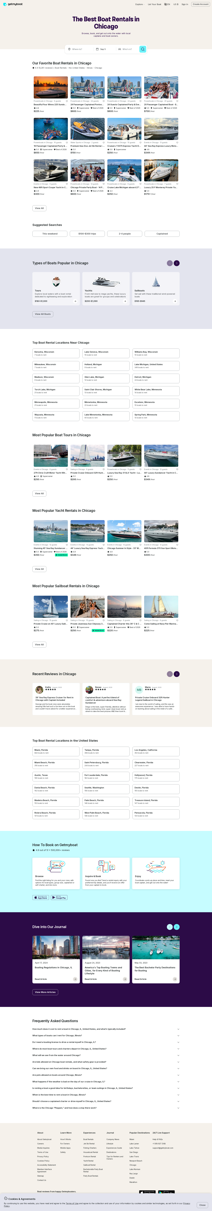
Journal (110, 1133)
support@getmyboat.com (163, 1148)
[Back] (170, 263)
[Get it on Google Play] (59, 897)
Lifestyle (109, 1144)
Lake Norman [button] (135, 1169)
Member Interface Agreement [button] (44, 1170)
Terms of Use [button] (72, 1203)
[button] (154, 4)
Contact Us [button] (41, 1180)
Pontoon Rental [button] (89, 1156)
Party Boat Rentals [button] (90, 1176)
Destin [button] (132, 1178)
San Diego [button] (134, 1152)
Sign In (185, 4)
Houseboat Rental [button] (90, 1152)
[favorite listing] (67, 101)
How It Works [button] (65, 1139)
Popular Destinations (140, 1133)
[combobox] (80, 49)
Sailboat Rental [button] (89, 1165)
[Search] (142, 49)
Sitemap (40, 1176)
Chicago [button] (133, 1165)
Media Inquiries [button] (43, 1148)
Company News (112, 1139)
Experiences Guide (114, 1148)
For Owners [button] (65, 1144)
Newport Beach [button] (136, 1161)
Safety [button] (63, 1152)
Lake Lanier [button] (134, 1144)
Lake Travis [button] (134, 1156)
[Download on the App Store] (40, 897)
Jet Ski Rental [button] (88, 1144)
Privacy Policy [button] (43, 1156)
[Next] (177, 263)
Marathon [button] (133, 1182)
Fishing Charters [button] (89, 1148)
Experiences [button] (89, 1133)
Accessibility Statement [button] (46, 1165)
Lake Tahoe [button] (134, 1148)
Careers (40, 1144)
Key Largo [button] (134, 1173)
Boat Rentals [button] (88, 1139)
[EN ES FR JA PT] (167, 4)
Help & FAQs (158, 1139)
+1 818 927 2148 (159, 1144)
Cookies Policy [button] (43, 1161)
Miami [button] (132, 1139)
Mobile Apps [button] (65, 1148)
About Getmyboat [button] (44, 1139)
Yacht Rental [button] (88, 1161)
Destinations (111, 1152)
